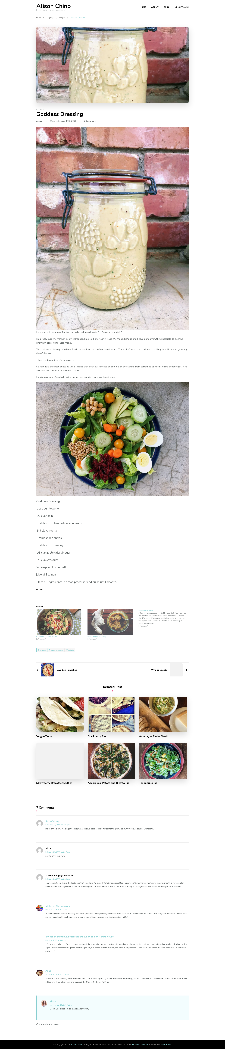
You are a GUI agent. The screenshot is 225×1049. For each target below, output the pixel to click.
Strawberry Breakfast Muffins (54, 783)
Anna (48, 970)
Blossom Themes (140, 1044)
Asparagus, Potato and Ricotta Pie (108, 783)
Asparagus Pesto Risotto (154, 736)
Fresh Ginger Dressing (97, 636)
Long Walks (182, 7)
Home (143, 7)
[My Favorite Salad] (164, 618)
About (155, 7)
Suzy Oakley (52, 821)
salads (71, 650)
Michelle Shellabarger (57, 906)
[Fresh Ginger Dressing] (112, 622)
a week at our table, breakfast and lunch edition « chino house (79, 936)
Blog (167, 7)
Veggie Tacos (44, 736)
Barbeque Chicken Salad (46, 636)
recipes (40, 109)
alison (53, 1001)
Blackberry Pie (97, 736)
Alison (39, 121)
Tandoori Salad (148, 783)
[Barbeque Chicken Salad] (60, 622)
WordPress (166, 1044)
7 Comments (90, 121)
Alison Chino (53, 6)
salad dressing (57, 650)
